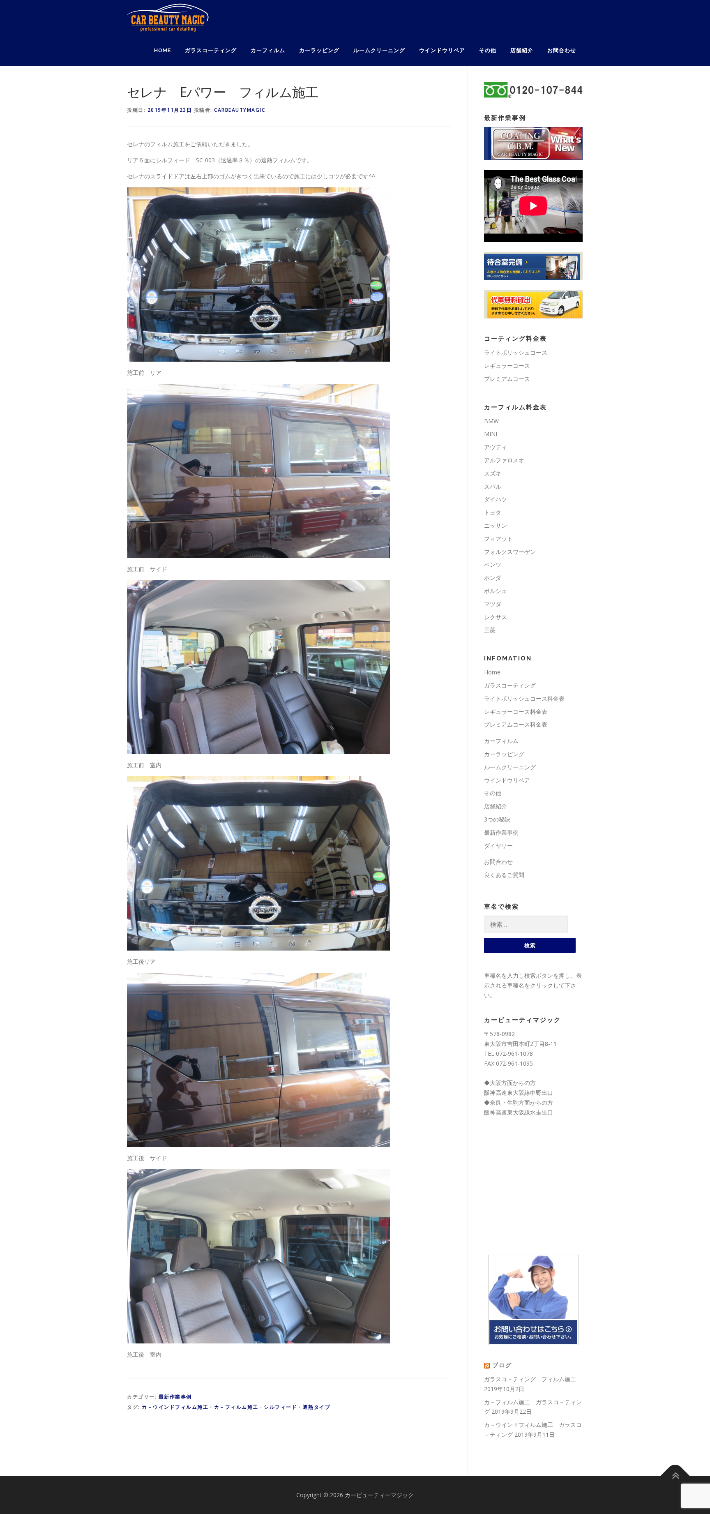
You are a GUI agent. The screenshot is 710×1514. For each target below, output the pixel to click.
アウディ (495, 447)
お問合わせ (561, 50)
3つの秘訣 (497, 819)
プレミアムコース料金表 (515, 724)
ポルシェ (495, 591)
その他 (487, 50)
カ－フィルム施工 (236, 1406)
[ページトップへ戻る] (675, 1475)
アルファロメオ (504, 460)
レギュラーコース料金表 (515, 711)
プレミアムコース (507, 379)
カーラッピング (319, 50)
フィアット (498, 538)
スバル (492, 486)
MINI (490, 434)
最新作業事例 (175, 1396)
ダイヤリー (498, 845)
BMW (491, 421)
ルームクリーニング (379, 50)
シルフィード (280, 1406)
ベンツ (492, 564)
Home (162, 50)
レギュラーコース (507, 365)
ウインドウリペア (442, 50)
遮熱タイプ (317, 1406)
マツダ (492, 604)
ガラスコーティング (211, 50)
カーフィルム (268, 50)
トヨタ (492, 512)
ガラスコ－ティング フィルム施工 (530, 1379)
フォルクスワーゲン (510, 552)
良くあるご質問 (504, 875)
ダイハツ (495, 499)
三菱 (490, 630)
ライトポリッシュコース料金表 (524, 698)
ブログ (502, 1365)
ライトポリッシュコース (515, 352)
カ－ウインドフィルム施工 (175, 1406)
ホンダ (492, 578)
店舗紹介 (521, 50)
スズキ (492, 473)
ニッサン (495, 525)
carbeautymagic (239, 109)
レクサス (495, 617)
